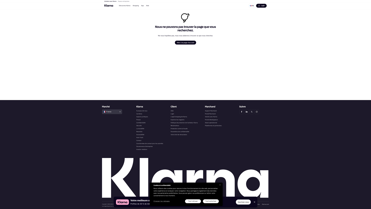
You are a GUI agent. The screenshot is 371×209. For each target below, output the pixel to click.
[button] (251, 6)
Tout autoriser (210, 201)
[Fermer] (220, 185)
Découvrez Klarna (124, 5)
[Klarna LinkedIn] (246, 111)
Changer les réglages (162, 201)
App (142, 5)
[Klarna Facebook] (241, 111)
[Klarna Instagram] (256, 111)
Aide (147, 5)
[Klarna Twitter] (251, 111)
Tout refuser (193, 201)
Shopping (136, 5)
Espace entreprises (123, 1)
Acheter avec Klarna (110, 1)
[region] (186, 194)
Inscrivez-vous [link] (243, 202)
